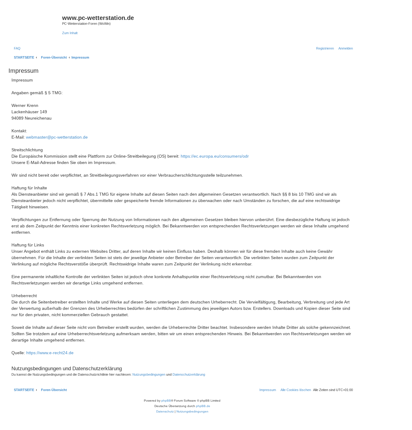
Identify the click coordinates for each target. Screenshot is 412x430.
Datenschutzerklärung (189, 374)
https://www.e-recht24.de (50, 352)
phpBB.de (203, 406)
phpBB (166, 400)
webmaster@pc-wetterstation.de (57, 137)
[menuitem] (16, 48)
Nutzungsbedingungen (148, 374)
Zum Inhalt (70, 33)
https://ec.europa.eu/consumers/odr (215, 156)
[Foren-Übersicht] (36, 21)
